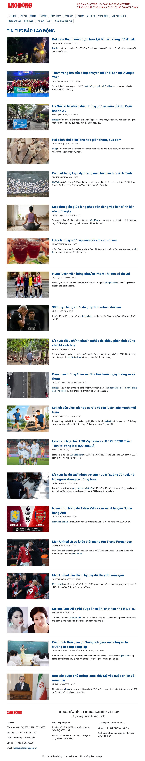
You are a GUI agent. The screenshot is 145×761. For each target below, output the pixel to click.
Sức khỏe (28, 21)
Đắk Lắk (56, 48)
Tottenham (87, 316)
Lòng (54, 148)
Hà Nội (55, 119)
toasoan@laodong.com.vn (25, 748)
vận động (94, 220)
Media (33, 16)
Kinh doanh (56, 16)
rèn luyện (108, 421)
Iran (67, 689)
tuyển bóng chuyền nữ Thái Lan (98, 86)
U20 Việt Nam (76, 454)
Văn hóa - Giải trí (119, 16)
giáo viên (125, 655)
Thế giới (40, 21)
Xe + (49, 21)
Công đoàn (103, 16)
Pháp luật (68, 16)
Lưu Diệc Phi (75, 617)
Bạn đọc (91, 16)
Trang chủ (13, 16)
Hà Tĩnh (55, 182)
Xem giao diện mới (63, 21)
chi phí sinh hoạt (74, 357)
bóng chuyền (111, 282)
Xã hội (24, 16)
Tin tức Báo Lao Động (31, 30)
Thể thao (43, 16)
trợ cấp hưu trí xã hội (83, 488)
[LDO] (28, 50)
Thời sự (80, 16)
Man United (76, 553)
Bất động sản (14, 21)
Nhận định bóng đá (61, 521)
